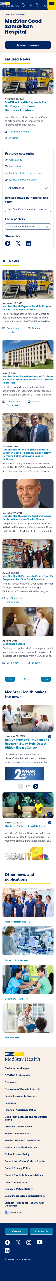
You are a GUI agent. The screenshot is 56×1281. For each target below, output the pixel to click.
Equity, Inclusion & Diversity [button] (21, 1096)
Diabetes (14, 138)
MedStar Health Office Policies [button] (22, 1140)
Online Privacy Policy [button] (17, 1154)
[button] (23, 5)
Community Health (19, 131)
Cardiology (13, 663)
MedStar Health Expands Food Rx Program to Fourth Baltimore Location (27, 106)
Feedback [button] (10, 1103)
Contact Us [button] (41, 1231)
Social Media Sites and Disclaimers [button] (25, 1196)
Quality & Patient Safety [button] (19, 1189)
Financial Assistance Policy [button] (20, 1110)
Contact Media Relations (21, 226)
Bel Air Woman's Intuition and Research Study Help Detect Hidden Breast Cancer (27, 744)
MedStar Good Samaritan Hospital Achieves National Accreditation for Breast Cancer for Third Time (28, 379)
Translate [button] (15, 1212)
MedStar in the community (14, 600)
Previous (20, 786)
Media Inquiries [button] (28, 45)
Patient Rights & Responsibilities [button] (24, 1175)
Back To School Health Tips (25, 826)
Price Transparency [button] (16, 1182)
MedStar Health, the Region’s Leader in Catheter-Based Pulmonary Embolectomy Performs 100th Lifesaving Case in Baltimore (26, 454)
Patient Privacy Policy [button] (17, 1168)
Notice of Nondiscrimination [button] (21, 1147)
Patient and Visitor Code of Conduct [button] (26, 1161)
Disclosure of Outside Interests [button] (22, 1089)
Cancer (36, 401)
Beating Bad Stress (13, 643)
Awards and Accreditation (14, 403)
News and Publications (15, 14)
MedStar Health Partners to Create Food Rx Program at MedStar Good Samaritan (27, 578)
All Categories (16, 188)
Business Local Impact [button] (17, 1068)
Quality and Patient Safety (23, 179)
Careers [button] (16, 1231)
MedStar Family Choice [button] (18, 1133)
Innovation (15, 166)
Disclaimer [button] (11, 1082)
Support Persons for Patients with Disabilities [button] (24, 1204)
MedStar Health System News (25, 173)
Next (46, 679)
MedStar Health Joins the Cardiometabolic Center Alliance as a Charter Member (26, 517)
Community (15, 159)
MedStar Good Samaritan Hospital (27, 209)
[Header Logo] (9, 3)
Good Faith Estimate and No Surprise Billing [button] (26, 1118)
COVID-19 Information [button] (18, 1075)
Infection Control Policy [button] (18, 1126)
